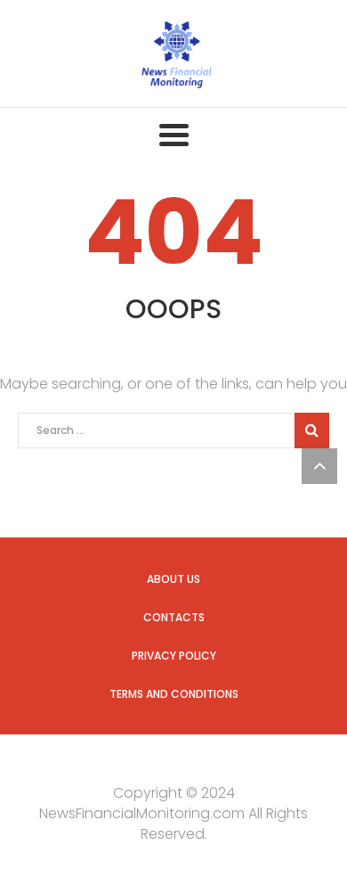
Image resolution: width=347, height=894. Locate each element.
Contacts (174, 617)
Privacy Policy (174, 655)
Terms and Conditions (173, 693)
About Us (173, 578)
